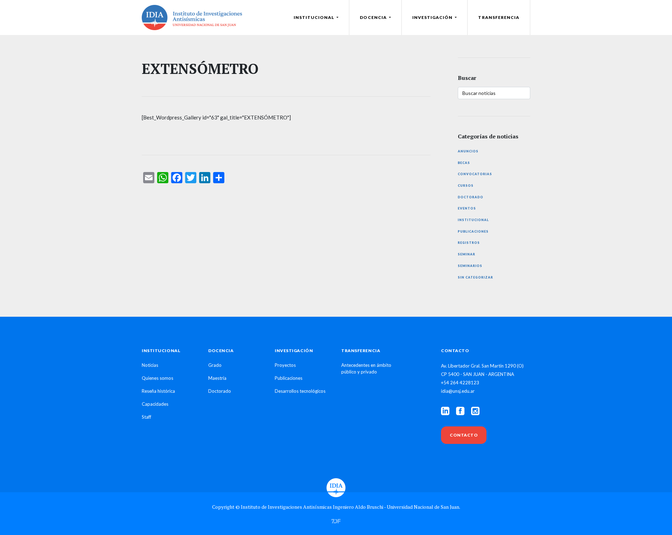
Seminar (466, 254)
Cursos (466, 185)
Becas (464, 163)
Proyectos (285, 365)
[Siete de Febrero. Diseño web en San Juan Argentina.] (336, 520)
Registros (469, 243)
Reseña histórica (158, 391)
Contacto (464, 435)
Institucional (473, 220)
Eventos (467, 208)
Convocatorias (475, 174)
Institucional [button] (315, 17)
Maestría (217, 378)
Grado (215, 365)
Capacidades (155, 404)
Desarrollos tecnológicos (300, 391)
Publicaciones (473, 231)
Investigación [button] (433, 17)
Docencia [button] (373, 17)
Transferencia (498, 17)
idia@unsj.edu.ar (458, 391)
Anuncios (468, 151)
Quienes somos (157, 378)
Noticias (150, 365)
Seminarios (470, 266)
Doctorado (470, 197)
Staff (146, 417)
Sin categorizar (475, 277)
